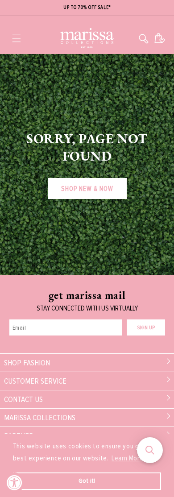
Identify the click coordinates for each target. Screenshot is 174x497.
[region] (87, 8)
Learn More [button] (127, 458)
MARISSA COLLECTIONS (39, 417)
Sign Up (146, 327)
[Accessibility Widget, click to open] (14, 482)
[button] (16, 38)
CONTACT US (23, 399)
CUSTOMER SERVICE (35, 381)
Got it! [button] (87, 481)
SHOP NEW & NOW (87, 189)
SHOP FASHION (27, 363)
